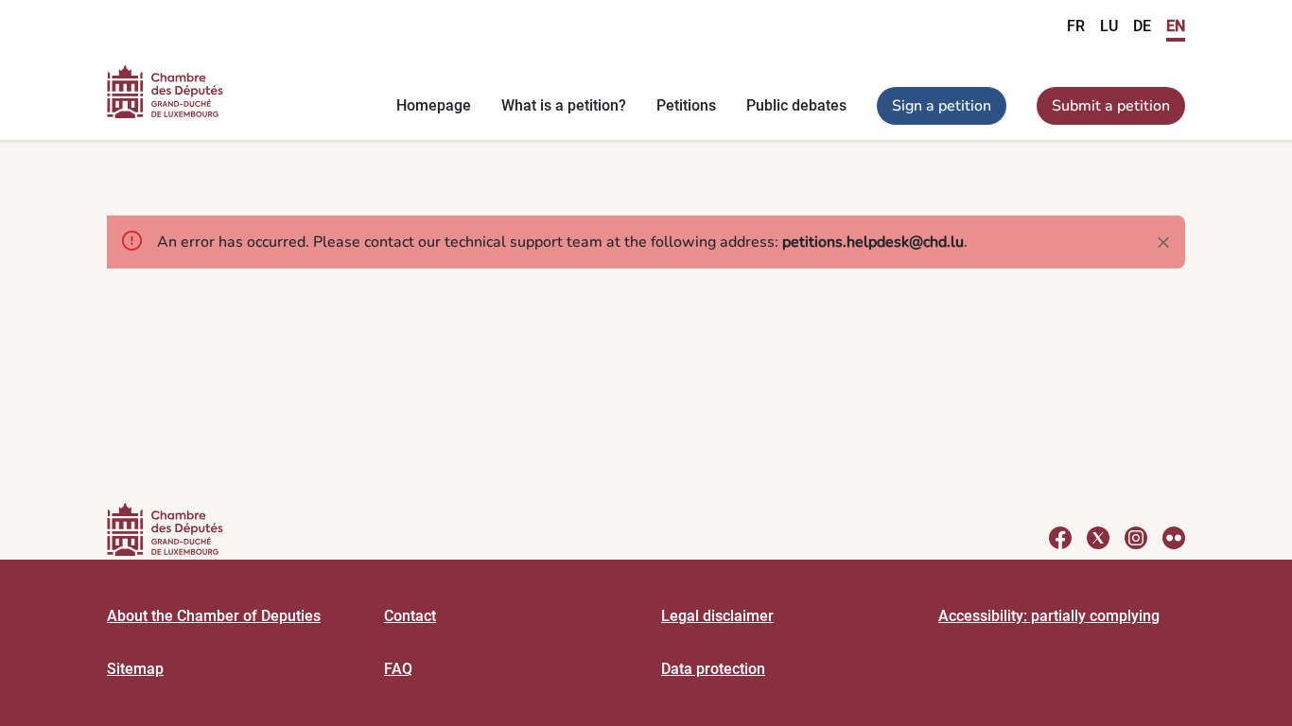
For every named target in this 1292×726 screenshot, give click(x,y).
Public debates (796, 105)
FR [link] (1076, 26)
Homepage (433, 105)
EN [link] (1175, 26)
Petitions (686, 105)
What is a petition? (563, 105)
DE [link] (1142, 26)
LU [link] (1109, 26)
